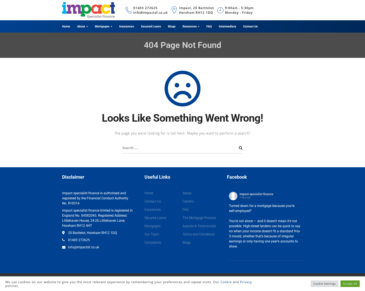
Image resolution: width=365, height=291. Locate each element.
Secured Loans (155, 218)
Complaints (152, 243)
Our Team (151, 234)
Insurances (152, 210)
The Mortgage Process (199, 218)
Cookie (226, 282)
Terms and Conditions (198, 234)
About (186, 193)
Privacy (246, 282)
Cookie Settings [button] (324, 284)
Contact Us (152, 201)
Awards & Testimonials (199, 226)
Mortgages (152, 226)
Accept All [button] (350, 284)
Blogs (186, 243)
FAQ (185, 210)
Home (148, 193)
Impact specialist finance (256, 194)
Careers (188, 201)
